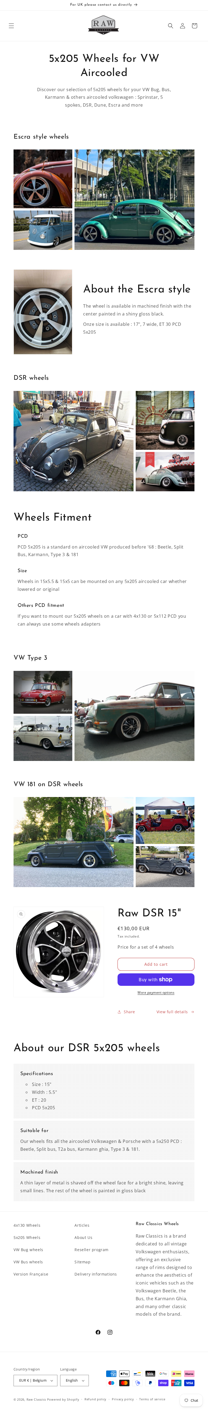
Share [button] (129, 1011)
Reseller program (91, 1249)
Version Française (31, 1274)
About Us (83, 1237)
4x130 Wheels (27, 1225)
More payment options (156, 992)
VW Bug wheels (28, 1249)
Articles (81, 1225)
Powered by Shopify (63, 1399)
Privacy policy (123, 1399)
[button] (11, 26)
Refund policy (95, 1399)
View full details (172, 1011)
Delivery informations (95, 1274)
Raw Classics (37, 1399)
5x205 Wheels (27, 1237)
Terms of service (152, 1399)
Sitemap (82, 1261)
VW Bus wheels (28, 1261)
